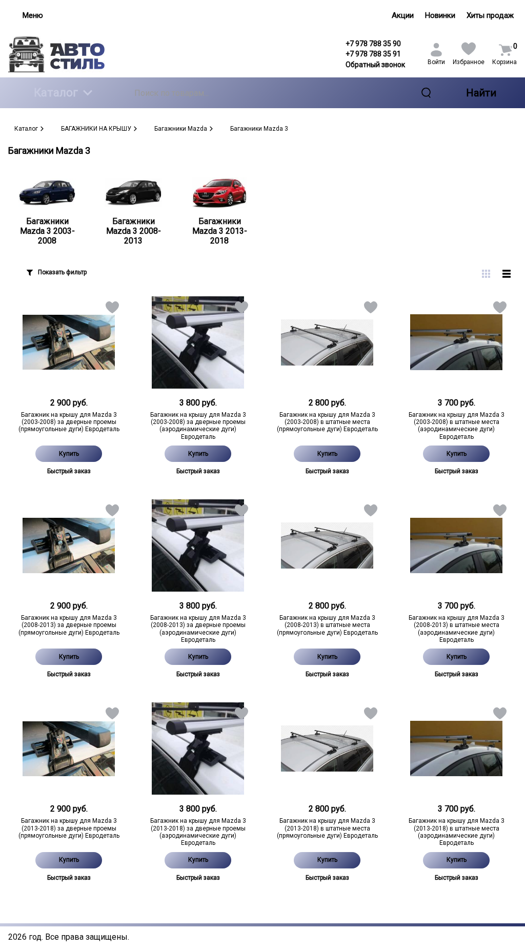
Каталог (56, 92)
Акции (403, 15)
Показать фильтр (62, 272)
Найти (481, 93)
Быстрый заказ (69, 471)
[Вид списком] (506, 274)
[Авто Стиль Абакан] (68, 54)
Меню (33, 15)
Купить (69, 453)
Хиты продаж (490, 15)
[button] (112, 309)
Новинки (440, 15)
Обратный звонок (375, 64)
